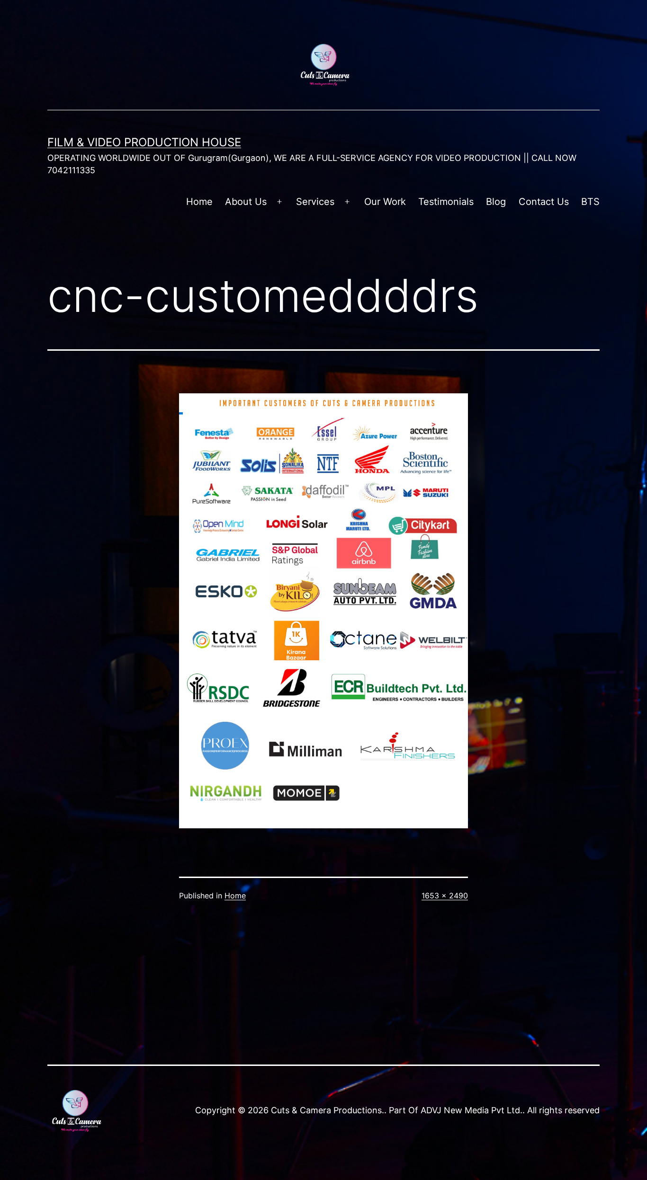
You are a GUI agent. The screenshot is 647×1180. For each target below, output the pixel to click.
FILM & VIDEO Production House (144, 142)
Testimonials (446, 201)
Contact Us (544, 201)
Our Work (385, 201)
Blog (496, 201)
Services (315, 201)
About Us (246, 201)
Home (199, 201)
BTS (590, 201)
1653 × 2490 (445, 895)
